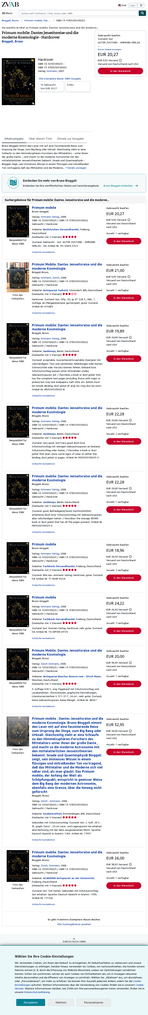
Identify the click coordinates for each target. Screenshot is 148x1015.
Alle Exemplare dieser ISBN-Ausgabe (60, 78)
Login (132, 5)
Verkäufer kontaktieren (43, 252)
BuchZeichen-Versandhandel (61, 229)
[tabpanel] (47, 157)
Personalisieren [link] (93, 1002)
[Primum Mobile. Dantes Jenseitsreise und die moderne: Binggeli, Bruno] (18, 679)
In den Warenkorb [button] (120, 70)
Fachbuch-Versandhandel (59, 566)
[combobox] (79, 13)
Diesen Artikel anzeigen (109, 49)
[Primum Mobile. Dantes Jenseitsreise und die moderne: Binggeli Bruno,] (18, 291)
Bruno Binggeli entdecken (118, 185)
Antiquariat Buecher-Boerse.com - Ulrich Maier (72, 676)
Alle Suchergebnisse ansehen (74, 924)
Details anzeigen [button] (76, 167)
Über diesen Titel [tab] (40, 138)
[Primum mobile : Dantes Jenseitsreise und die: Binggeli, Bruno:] (18, 745)
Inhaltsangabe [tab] (14, 138)
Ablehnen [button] (60, 1002)
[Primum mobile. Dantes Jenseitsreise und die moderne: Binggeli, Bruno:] (18, 880)
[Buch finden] (142, 13)
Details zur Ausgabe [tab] (70, 138)
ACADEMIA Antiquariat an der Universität (68, 878)
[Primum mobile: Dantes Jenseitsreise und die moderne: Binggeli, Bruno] (18, 353)
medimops (49, 351)
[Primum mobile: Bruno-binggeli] (18, 236)
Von (48, 86)
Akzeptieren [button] (31, 1002)
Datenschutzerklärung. (37, 992)
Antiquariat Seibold (55, 290)
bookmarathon (52, 813)
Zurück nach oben (74, 941)
